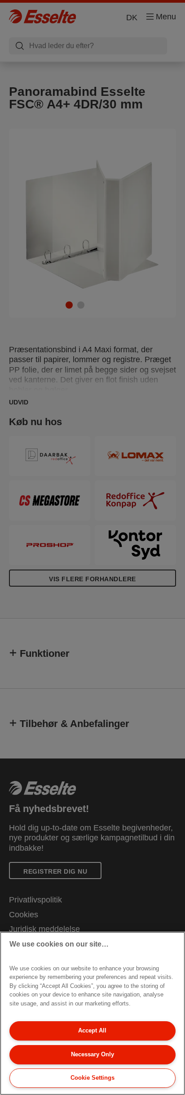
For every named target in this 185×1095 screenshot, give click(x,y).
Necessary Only (92, 1054)
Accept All (92, 1030)
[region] (92, 1013)
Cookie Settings (92, 1077)
